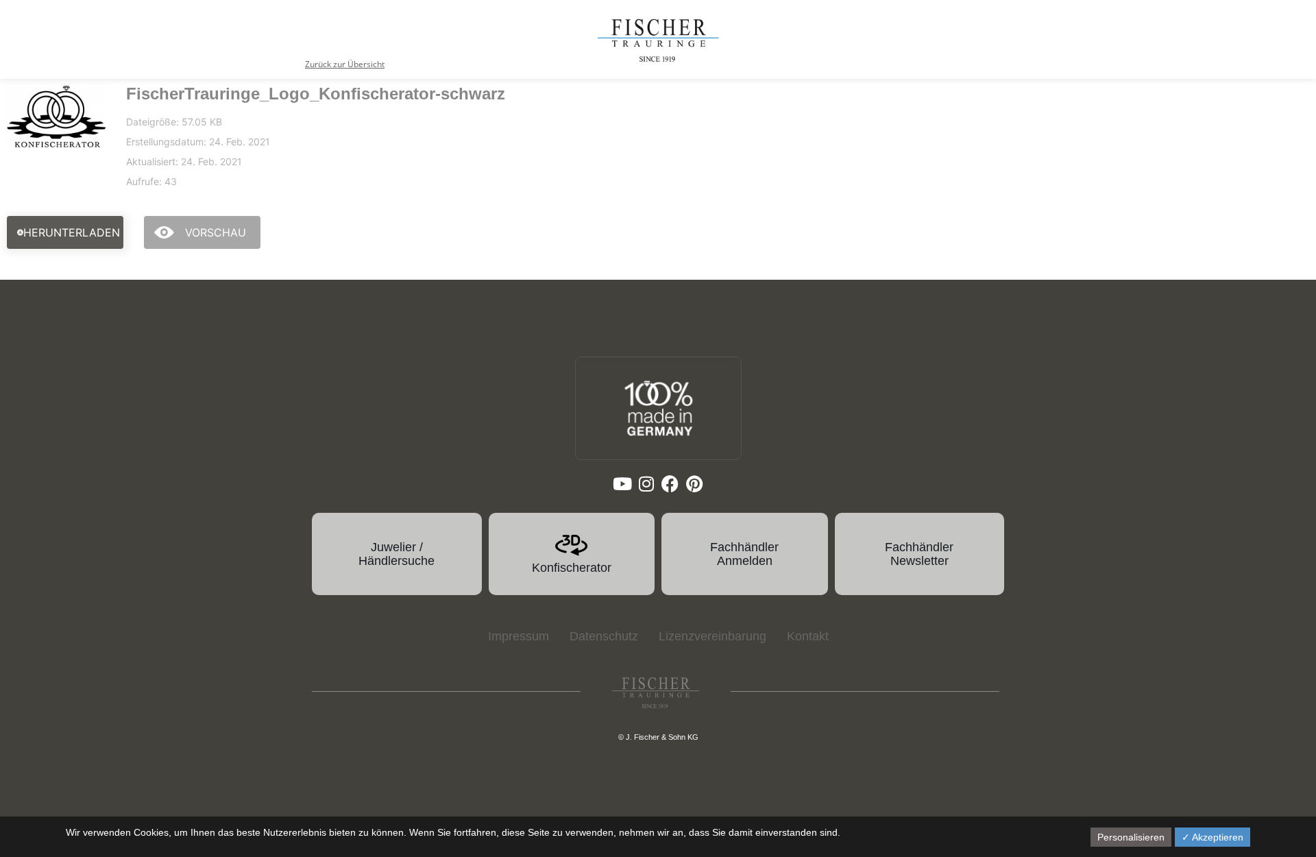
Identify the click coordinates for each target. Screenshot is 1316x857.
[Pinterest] (694, 483)
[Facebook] (670, 483)
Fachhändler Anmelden (744, 554)
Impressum (518, 636)
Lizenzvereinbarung (712, 636)
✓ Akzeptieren (1212, 837)
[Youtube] (622, 483)
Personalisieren (1131, 837)
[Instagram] (646, 483)
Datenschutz (604, 636)
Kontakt (808, 636)
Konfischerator (571, 568)
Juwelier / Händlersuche (396, 554)
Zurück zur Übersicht (345, 64)
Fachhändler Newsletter (919, 554)
